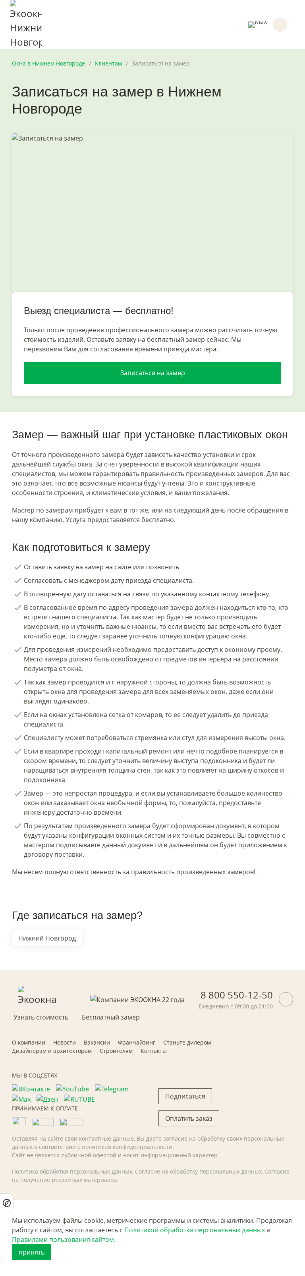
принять (31, 1252)
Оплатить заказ (188, 1118)
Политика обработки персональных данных (72, 1171)
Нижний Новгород (47, 938)
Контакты (154, 1050)
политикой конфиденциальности (127, 1147)
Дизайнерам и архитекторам (52, 1050)
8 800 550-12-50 (237, 994)
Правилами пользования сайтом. (64, 1239)
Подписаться (185, 1096)
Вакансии (97, 1042)
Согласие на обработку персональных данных (198, 1171)
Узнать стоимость (41, 1017)
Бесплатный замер (111, 1017)
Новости (64, 1042)
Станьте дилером (187, 1042)
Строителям (116, 1050)
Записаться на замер (152, 372)
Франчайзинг (136, 1042)
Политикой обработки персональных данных (194, 1230)
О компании (28, 1042)
